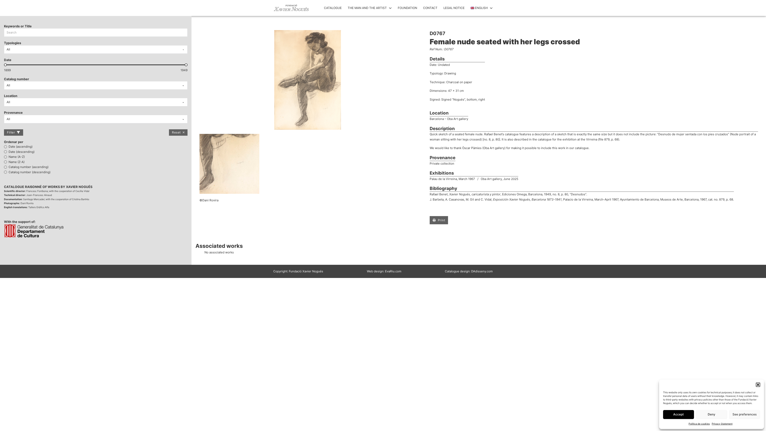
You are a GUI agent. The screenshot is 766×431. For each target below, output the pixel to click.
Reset (176, 132)
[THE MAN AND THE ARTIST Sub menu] (390, 8)
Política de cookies (699, 423)
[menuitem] (479, 8)
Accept (678, 414)
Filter (11, 132)
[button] (758, 385)
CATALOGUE (333, 8)
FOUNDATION (407, 8)
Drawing (450, 73)
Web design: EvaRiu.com (384, 271)
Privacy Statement (722, 423)
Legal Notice (454, 8)
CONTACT (430, 8)
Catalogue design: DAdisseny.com (469, 271)
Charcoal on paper (459, 82)
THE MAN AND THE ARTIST (367, 8)
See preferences (744, 414)
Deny (711, 414)
